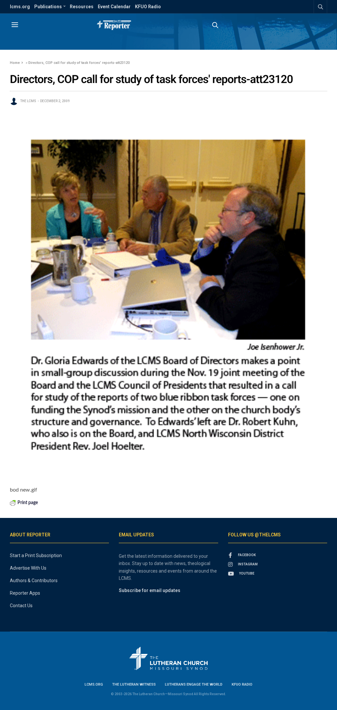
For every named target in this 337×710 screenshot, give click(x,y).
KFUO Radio (148, 6)
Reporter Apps (25, 593)
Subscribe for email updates (149, 590)
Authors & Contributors (34, 580)
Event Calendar (114, 6)
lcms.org (20, 6)
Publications (48, 6)
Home (15, 63)
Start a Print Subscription (36, 555)
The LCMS (28, 101)
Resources (81, 6)
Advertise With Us (28, 568)
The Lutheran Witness (134, 684)
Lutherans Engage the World (193, 684)
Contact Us (21, 605)
